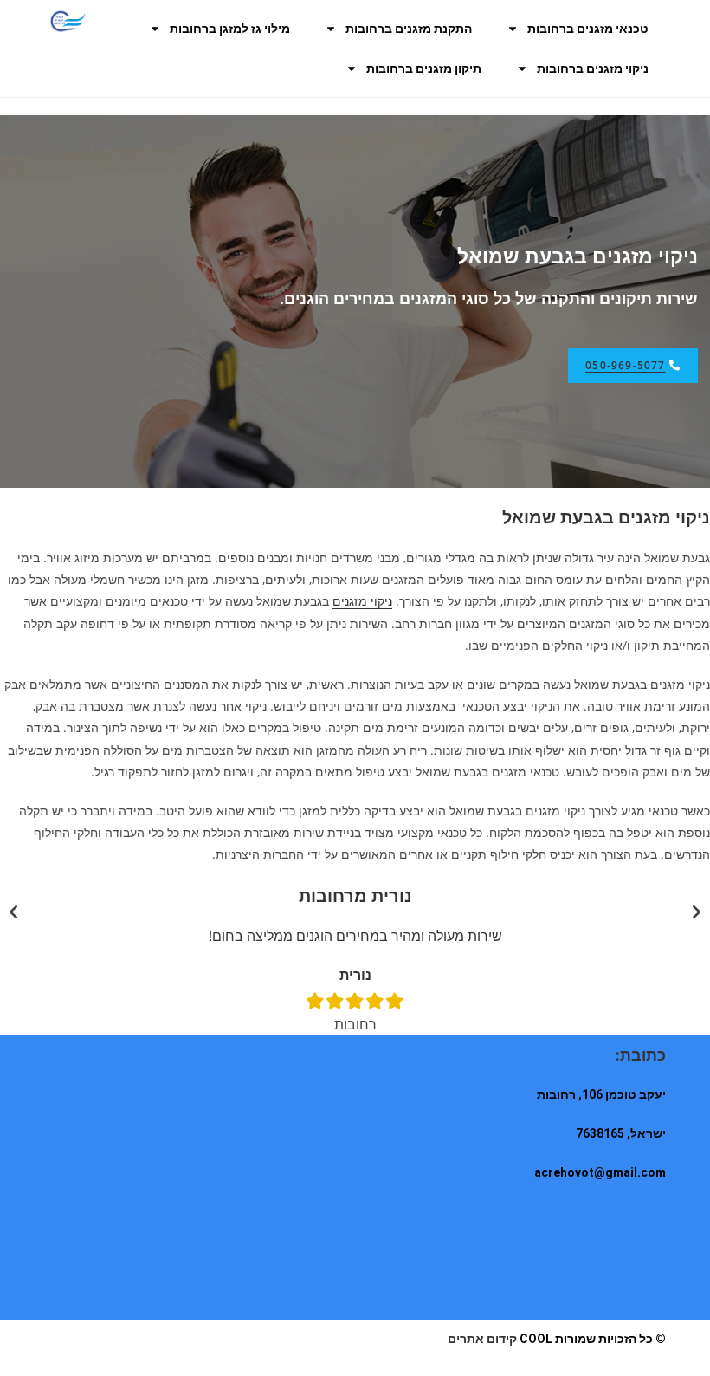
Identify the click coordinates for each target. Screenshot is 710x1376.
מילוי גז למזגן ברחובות (230, 29)
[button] (14, 912)
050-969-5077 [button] (625, 365)
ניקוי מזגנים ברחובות (593, 68)
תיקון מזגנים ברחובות (423, 68)
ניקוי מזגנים (362, 601)
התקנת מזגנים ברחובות (408, 29)
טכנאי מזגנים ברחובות (588, 29)
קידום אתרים (482, 1339)
